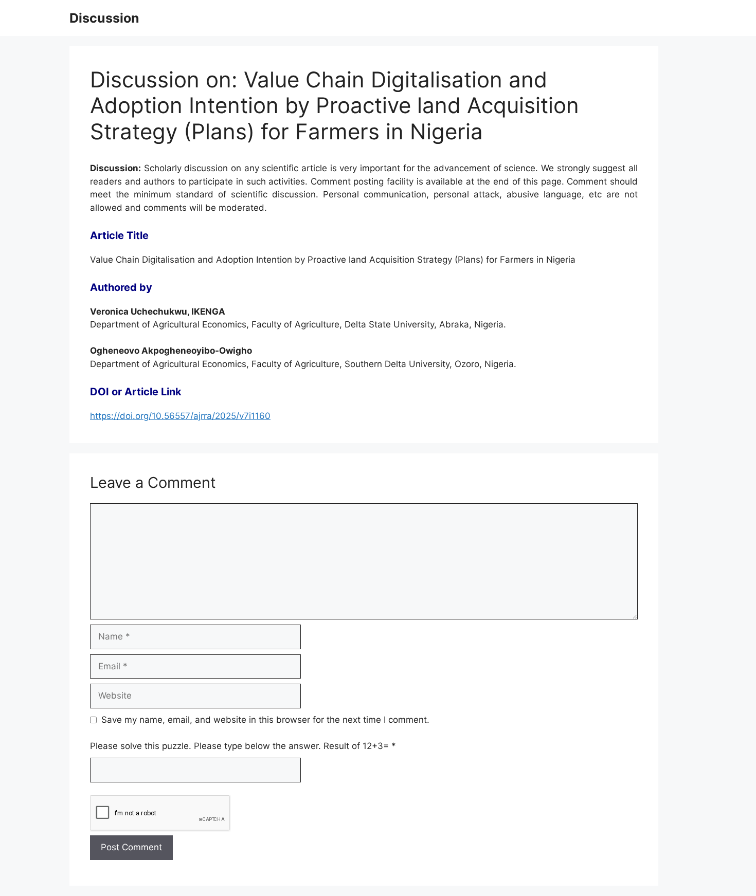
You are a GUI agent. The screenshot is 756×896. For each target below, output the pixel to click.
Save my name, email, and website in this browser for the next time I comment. (265, 720)
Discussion (104, 18)
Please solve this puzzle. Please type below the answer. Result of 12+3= (243, 746)
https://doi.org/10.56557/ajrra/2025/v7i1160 (180, 416)
